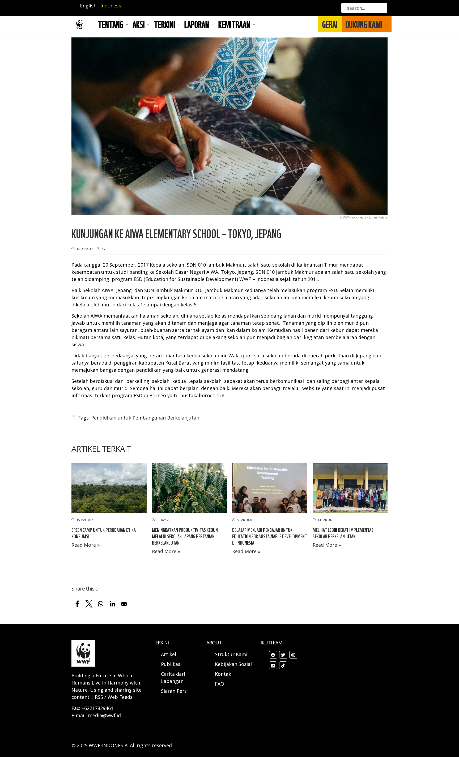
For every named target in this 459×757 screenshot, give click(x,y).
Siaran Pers (174, 691)
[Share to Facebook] (77, 604)
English (88, 5)
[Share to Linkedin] (112, 604)
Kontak (223, 674)
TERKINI (164, 24)
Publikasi (171, 664)
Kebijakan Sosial (233, 664)
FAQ (219, 684)
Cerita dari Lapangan (173, 677)
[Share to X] (89, 604)
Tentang (110, 24)
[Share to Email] (124, 604)
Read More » (85, 545)
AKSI (139, 24)
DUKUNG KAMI (364, 24)
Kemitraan (234, 24)
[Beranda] (79, 24)
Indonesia (111, 5)
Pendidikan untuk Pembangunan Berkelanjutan (145, 417)
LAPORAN (196, 24)
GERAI (330, 24)
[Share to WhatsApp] (100, 604)
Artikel (169, 654)
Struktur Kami (231, 654)
